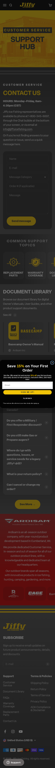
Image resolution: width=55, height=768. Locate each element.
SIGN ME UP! (27, 392)
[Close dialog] (52, 362)
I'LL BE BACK (27, 398)
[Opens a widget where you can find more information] (13, 762)
